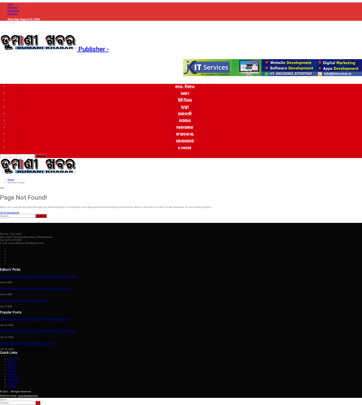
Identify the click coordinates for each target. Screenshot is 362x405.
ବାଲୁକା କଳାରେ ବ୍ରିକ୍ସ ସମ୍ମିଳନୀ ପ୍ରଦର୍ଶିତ (23, 300)
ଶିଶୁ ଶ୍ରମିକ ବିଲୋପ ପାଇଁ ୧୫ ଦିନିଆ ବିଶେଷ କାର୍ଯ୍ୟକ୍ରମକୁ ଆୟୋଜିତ (37, 331)
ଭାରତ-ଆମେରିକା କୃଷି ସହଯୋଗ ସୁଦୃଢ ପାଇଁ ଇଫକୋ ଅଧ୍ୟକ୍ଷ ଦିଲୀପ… (39, 276)
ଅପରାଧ (185, 121)
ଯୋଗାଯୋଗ (185, 141)
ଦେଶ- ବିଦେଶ (185, 87)
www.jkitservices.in (28, 395)
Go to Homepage (9, 212)
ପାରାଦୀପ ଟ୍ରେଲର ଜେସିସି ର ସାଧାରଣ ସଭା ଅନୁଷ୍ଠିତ (28, 343)
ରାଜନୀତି (185, 114)
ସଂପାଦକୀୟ (185, 134)
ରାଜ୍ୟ (185, 94)
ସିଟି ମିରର (185, 100)
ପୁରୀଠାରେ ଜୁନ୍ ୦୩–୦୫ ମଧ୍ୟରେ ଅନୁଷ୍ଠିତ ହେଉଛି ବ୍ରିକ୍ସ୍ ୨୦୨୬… (36, 288)
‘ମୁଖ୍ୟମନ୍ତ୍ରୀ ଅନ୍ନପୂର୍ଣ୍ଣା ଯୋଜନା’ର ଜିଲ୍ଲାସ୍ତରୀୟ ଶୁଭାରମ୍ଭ (34, 319)
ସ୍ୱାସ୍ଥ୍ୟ (185, 107)
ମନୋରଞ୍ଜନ (184, 128)
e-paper (184, 148)
